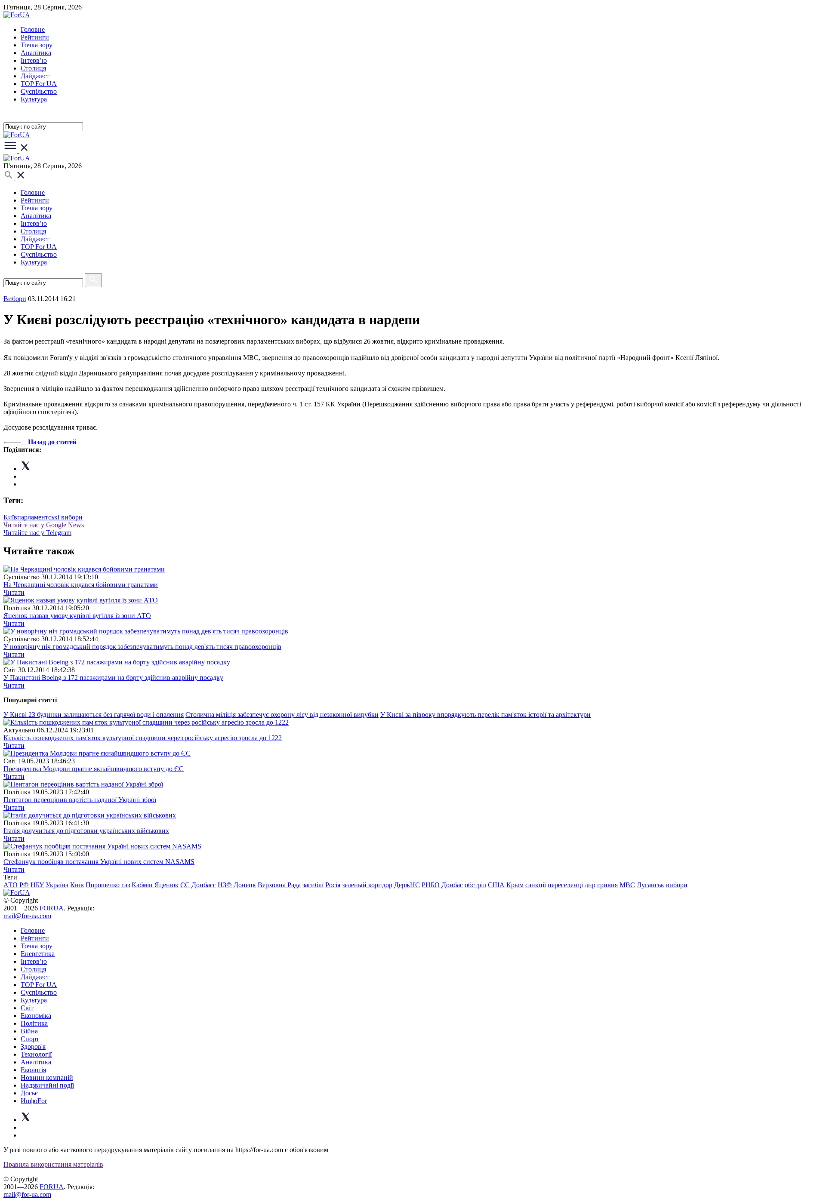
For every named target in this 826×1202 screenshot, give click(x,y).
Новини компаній (47, 1077)
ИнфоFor (34, 1100)
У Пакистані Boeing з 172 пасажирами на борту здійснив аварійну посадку (113, 677)
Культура (34, 99)
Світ (27, 1007)
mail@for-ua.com (27, 915)
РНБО (431, 884)
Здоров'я (33, 1046)
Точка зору (36, 45)
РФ (24, 884)
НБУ (37, 884)
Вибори (14, 298)
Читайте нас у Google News (43, 525)
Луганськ (650, 884)
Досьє (29, 1093)
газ (125, 884)
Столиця (33, 68)
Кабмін (142, 884)
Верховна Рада (279, 884)
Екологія (33, 1069)
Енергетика (38, 953)
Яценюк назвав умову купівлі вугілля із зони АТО (77, 615)
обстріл (475, 884)
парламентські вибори (50, 517)
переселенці (565, 884)
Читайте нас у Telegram (37, 532)
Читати (14, 592)
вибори (676, 884)
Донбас (452, 884)
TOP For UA (39, 83)
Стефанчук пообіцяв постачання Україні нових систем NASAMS (98, 861)
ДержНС (407, 884)
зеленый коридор (367, 884)
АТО (10, 884)
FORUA (52, 908)
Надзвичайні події (47, 1085)
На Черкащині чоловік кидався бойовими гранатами (80, 584)
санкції (535, 884)
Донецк (245, 884)
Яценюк (166, 884)
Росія (332, 884)
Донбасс (203, 884)
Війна (29, 1031)
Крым (515, 884)
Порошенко (103, 884)
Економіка (36, 1015)
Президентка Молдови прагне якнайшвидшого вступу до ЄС (93, 768)
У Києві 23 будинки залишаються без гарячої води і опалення (93, 714)
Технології (36, 1054)
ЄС (185, 884)
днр (590, 884)
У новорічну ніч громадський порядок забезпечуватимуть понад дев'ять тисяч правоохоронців (142, 646)
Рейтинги (35, 37)
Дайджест (35, 76)
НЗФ (225, 884)
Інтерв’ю (34, 60)
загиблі (313, 884)
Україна (57, 884)
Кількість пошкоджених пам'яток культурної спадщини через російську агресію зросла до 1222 (142, 737)
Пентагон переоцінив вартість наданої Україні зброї (79, 799)
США (496, 884)
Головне (33, 29)
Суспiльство (39, 91)
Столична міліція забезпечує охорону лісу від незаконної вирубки (282, 714)
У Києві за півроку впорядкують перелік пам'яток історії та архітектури (485, 714)
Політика (34, 1023)
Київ (10, 517)
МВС (627, 884)
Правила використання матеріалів (53, 1164)
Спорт (30, 1038)
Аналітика (36, 52)
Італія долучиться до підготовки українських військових (86, 830)
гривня (607, 884)
